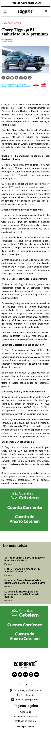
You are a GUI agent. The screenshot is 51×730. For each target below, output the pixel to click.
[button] (5, 11)
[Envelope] (36, 674)
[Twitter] (20, 674)
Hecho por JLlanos (25, 726)
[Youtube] (25, 674)
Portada (8, 564)
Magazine (7, 23)
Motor (17, 23)
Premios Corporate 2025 (25, 3)
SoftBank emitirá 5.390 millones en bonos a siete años (24, 559)
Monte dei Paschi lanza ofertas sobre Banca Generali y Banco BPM (24, 581)
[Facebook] (14, 674)
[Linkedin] (31, 674)
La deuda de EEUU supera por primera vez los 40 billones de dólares (21, 594)
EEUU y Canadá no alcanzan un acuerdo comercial (22, 570)
